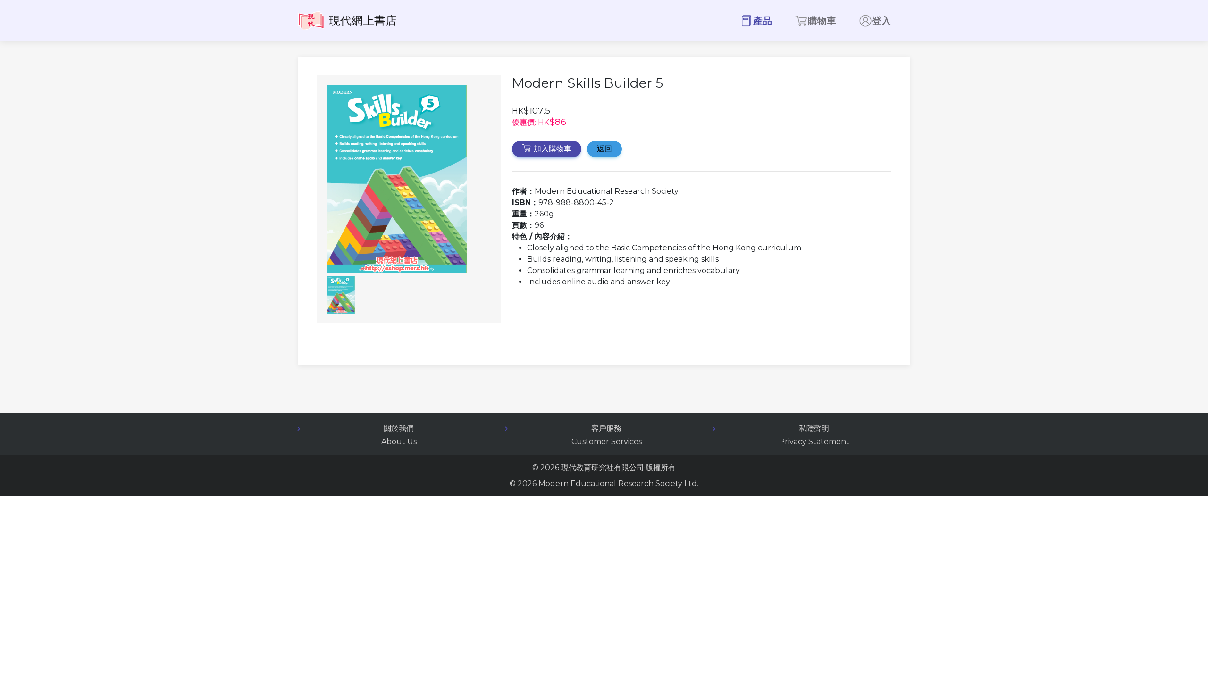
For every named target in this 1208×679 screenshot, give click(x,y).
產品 (762, 20)
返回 (604, 148)
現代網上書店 (363, 20)
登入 (881, 20)
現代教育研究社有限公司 (602, 467)
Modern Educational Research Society (610, 483)
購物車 (822, 20)
